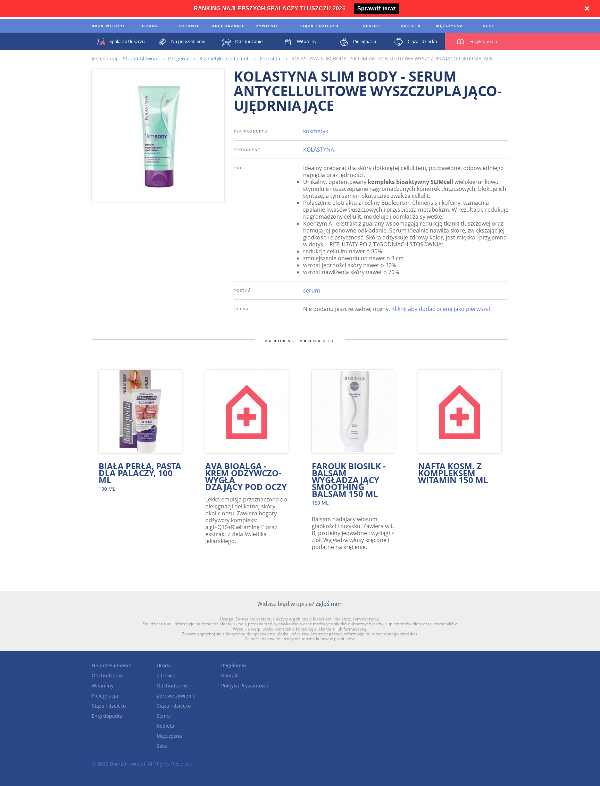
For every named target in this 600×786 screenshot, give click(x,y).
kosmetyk (315, 131)
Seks (162, 746)
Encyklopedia (107, 715)
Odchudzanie (107, 675)
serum (311, 290)
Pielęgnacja (105, 695)
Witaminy (103, 685)
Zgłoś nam (329, 604)
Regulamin (233, 665)
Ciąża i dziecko (109, 705)
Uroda (164, 665)
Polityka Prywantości (244, 685)
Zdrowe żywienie (176, 695)
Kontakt (230, 675)
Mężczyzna (169, 736)
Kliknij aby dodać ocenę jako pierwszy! (440, 309)
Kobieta (165, 725)
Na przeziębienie (111, 665)
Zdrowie (166, 675)
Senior (164, 715)
